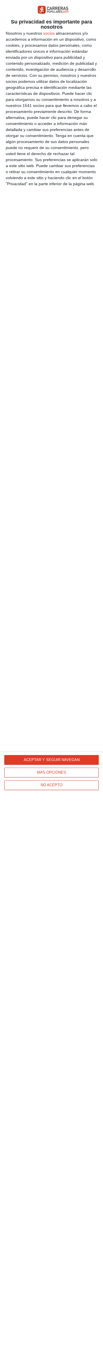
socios (49, 33)
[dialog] (51, 678)
